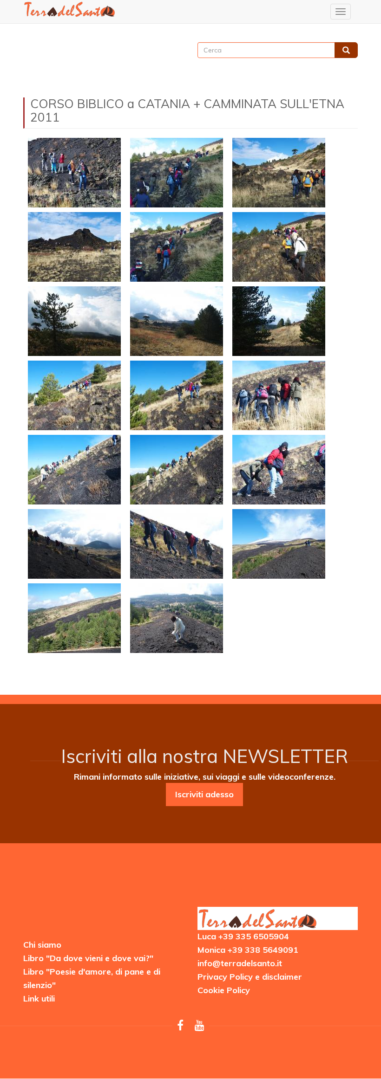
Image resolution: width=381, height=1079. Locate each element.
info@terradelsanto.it (239, 963)
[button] (74, 172)
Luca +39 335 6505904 (243, 936)
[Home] (69, 9)
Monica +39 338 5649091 (247, 949)
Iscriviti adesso (204, 794)
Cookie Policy (223, 990)
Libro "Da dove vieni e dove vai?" (88, 958)
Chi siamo (42, 944)
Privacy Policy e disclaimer (249, 976)
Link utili (39, 998)
